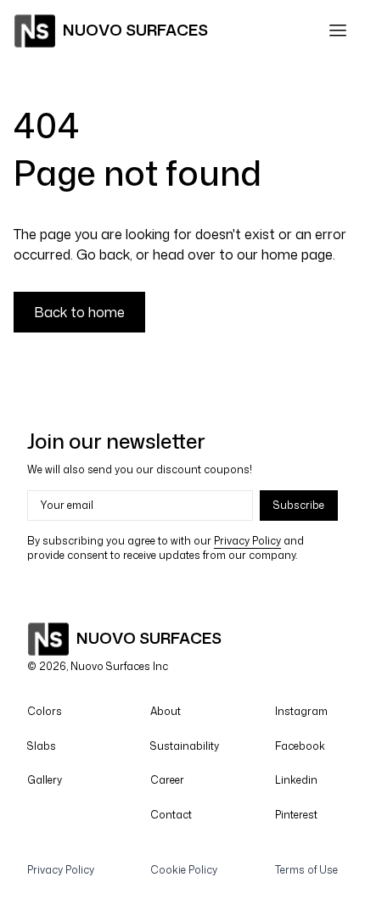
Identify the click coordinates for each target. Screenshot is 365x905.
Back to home (79, 312)
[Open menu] (337, 30)
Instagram (301, 711)
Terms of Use (306, 870)
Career (167, 780)
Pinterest (296, 814)
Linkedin (296, 780)
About (165, 711)
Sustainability (184, 746)
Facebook (300, 746)
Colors (44, 711)
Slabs (41, 746)
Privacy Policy (60, 870)
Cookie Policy (183, 870)
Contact (171, 814)
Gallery (44, 780)
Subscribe (298, 505)
